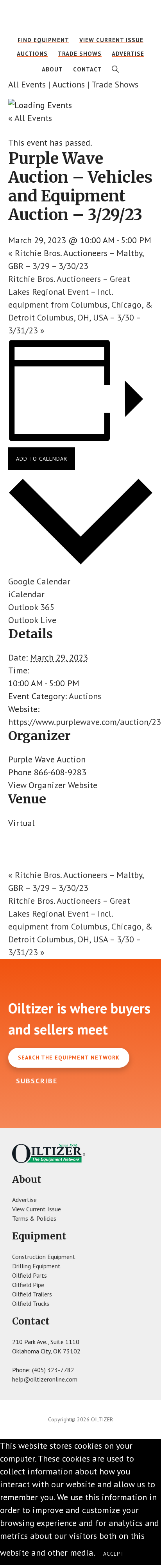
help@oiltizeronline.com (44, 1379)
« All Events (30, 117)
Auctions (68, 84)
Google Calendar (39, 581)
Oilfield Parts (29, 1275)
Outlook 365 (31, 607)
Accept (113, 1553)
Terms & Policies (34, 1218)
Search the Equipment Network (69, 1057)
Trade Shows (114, 84)
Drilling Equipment (36, 1266)
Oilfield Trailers (32, 1294)
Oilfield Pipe (28, 1285)
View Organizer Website (52, 785)
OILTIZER (80, 17)
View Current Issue (36, 1209)
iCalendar (26, 594)
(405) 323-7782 (53, 1370)
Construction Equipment (43, 1257)
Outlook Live (32, 619)
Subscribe (36, 1080)
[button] (115, 69)
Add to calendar (41, 458)
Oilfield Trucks (30, 1303)
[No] (140, 1555)
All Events (27, 84)
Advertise (24, 1200)
